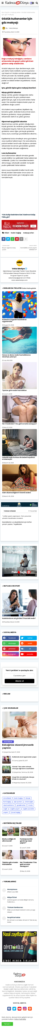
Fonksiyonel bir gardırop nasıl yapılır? (26, 841)
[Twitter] (8, 239)
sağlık (5, 809)
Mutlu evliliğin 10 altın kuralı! (9, 840)
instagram (12, 654)
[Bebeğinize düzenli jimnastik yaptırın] (19, 725)
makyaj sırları (15, 12)
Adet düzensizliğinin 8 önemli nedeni (16, 493)
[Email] (21, 239)
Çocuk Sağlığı (15, 812)
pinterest (12, 649)
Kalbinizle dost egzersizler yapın (24, 757)
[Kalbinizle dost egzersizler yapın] (6, 760)
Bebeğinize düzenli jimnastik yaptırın (18, 746)
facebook (12, 638)
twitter (30, 638)
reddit (30, 643)
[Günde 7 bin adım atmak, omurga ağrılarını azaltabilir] (6, 769)
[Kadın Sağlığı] (19, 602)
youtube (30, 654)
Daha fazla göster (29, 288)
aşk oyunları (18, 802)
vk (30, 649)
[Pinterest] (17, 239)
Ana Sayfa (5, 12)
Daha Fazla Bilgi (20, 1019)
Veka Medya (18, 268)
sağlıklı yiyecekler (28, 809)
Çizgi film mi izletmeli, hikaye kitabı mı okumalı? (23, 778)
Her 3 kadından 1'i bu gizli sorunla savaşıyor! (19, 424)
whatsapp (12, 643)
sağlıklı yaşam (15, 809)
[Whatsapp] (12, 239)
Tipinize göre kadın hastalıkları (14, 390)
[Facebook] (4, 239)
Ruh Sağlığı (7, 802)
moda (30, 805)
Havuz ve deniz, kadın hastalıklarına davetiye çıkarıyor (16, 356)
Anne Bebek (7, 798)
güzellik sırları (21, 805)
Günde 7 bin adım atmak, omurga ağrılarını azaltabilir (23, 768)
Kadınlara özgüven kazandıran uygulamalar (14, 320)
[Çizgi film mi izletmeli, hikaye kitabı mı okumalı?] (6, 780)
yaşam (5, 812)
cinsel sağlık (29, 802)
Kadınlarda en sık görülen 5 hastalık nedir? (19, 618)
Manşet (28, 798)
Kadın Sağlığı (16, 233)
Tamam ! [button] (7, 1024)
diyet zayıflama (8, 805)
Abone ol (19, 681)
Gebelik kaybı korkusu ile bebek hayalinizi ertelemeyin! (18, 458)
